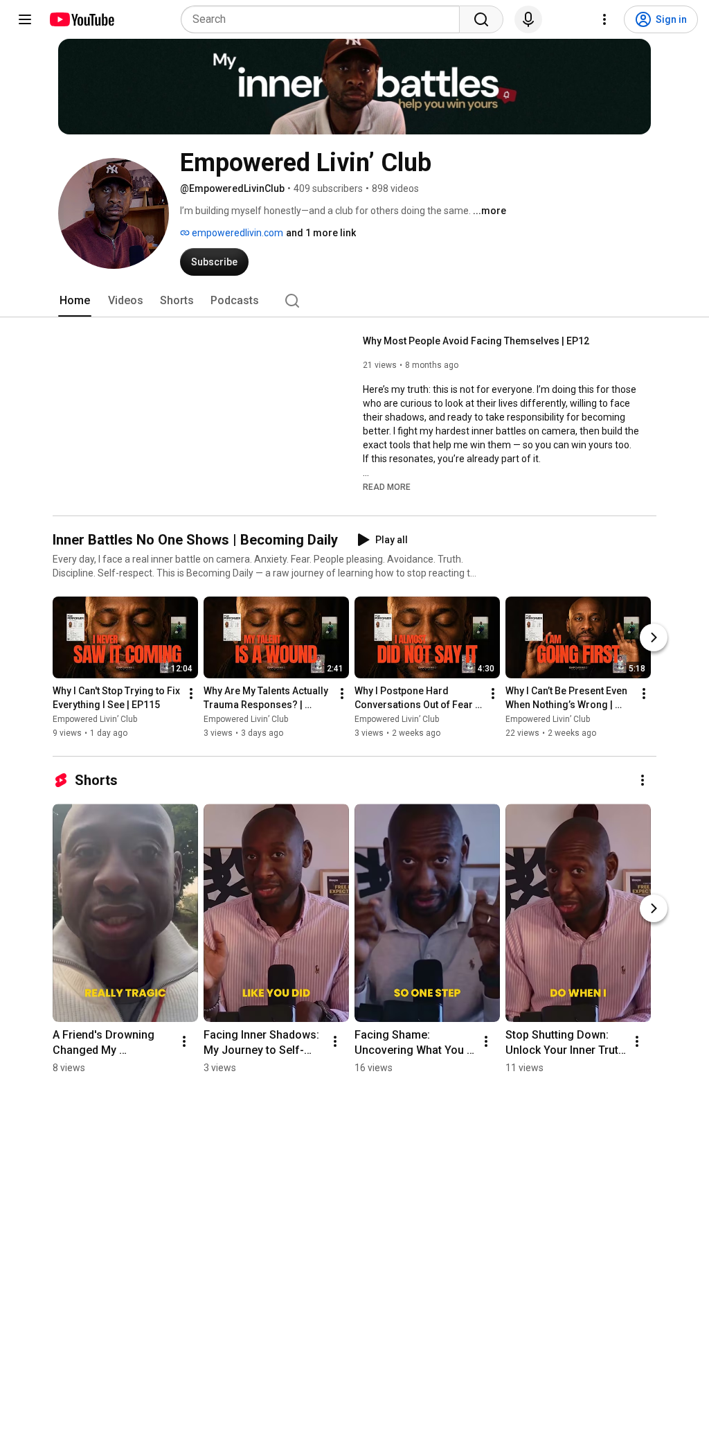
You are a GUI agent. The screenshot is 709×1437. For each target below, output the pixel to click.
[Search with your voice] (528, 19)
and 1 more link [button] (321, 232)
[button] (387, 486)
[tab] (74, 300)
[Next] (653, 637)
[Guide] (25, 19)
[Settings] (604, 19)
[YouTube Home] (81, 19)
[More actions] (191, 693)
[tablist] (354, 300)
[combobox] (324, 19)
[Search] (481, 19)
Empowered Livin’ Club (95, 719)
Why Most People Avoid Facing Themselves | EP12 (476, 340)
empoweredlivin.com (236, 232)
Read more (387, 487)
